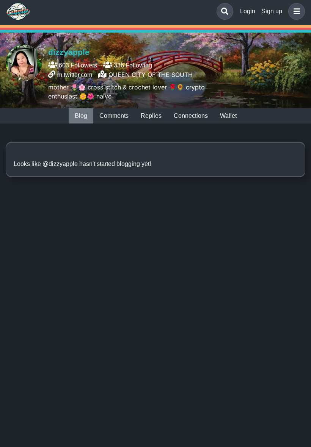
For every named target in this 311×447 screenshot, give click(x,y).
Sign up (271, 11)
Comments (114, 116)
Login (247, 11)
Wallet (228, 116)
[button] (295, 11)
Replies (151, 116)
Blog (81, 116)
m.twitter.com (74, 75)
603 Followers (77, 65)
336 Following (132, 65)
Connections (191, 116)
